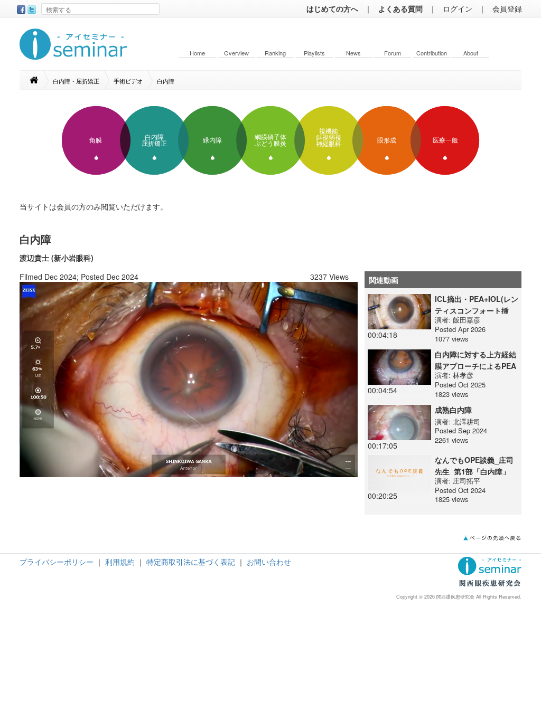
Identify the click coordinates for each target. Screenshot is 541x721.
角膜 (95, 140)
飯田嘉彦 (466, 320)
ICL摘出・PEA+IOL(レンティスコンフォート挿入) (476, 310)
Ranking (275, 53)
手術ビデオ (128, 81)
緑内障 (212, 140)
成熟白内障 (453, 409)
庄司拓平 (466, 481)
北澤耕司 (466, 421)
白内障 (165, 81)
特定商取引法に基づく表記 (190, 561)
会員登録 (507, 8)
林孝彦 (463, 375)
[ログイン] (189, 378)
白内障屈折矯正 (154, 140)
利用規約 (120, 561)
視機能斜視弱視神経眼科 (328, 138)
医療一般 (445, 140)
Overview (236, 53)
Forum (392, 53)
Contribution (431, 53)
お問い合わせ (269, 561)
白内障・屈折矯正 (76, 81)
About (470, 53)
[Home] (39, 80)
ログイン (457, 8)
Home (197, 53)
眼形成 (386, 140)
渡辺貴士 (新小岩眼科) (57, 257)
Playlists (314, 53)
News (353, 53)
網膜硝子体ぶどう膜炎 (270, 140)
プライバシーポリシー (57, 561)
